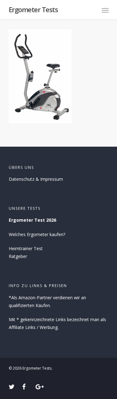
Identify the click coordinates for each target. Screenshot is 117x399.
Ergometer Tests (33, 9)
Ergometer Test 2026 (32, 220)
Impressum (51, 179)
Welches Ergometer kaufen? (37, 234)
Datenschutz (21, 179)
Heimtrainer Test (26, 248)
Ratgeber (18, 256)
